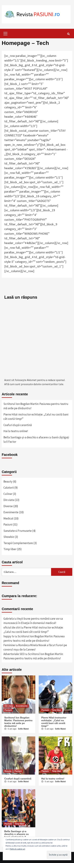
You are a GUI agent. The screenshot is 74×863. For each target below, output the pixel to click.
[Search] (68, 34)
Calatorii (8, 487)
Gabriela (8, 619)
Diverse (8, 506)
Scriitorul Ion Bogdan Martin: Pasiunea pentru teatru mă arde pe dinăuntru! (35, 406)
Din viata (8, 500)
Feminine (9, 645)
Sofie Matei (23, 729)
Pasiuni (7, 524)
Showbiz (8, 537)
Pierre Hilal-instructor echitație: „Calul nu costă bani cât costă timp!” (35, 417)
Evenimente (10, 512)
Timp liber (9, 549)
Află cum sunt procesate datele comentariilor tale (33, 384)
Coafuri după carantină (17, 425)
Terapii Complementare (18, 543)
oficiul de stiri (11, 627)
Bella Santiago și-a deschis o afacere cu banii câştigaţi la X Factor (36, 439)
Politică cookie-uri (17, 849)
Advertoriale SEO (14, 654)
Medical (8, 518)
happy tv (8, 636)
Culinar (7, 494)
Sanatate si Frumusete (17, 531)
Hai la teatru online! (15, 431)
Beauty (7, 481)
